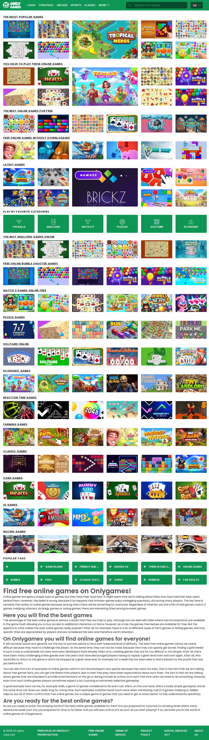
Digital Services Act (175, 733)
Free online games (96, 733)
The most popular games (23, 16)
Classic (90, 5)
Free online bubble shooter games (30, 263)
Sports (76, 5)
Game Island (54, 567)
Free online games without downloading (36, 137)
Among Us (121, 567)
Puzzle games (14, 317)
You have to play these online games (33, 63)
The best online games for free (28, 110)
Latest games (14, 164)
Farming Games (15, 424)
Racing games (14, 531)
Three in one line (160, 567)
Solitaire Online (16, 344)
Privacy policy (146, 733)
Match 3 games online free (24, 290)
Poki (48, 580)
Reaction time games (20, 397)
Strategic (46, 5)
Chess (118, 580)
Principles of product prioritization (53, 733)
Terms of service (121, 733)
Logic (31, 5)
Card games (13, 478)
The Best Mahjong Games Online (29, 236)
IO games (10, 504)
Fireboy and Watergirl (91, 567)
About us (198, 733)
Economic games (17, 370)
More (103, 5)
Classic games (15, 451)
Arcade (62, 5)
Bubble (15, 580)
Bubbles (154, 580)
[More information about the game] (30, 35)
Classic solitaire (91, 580)
